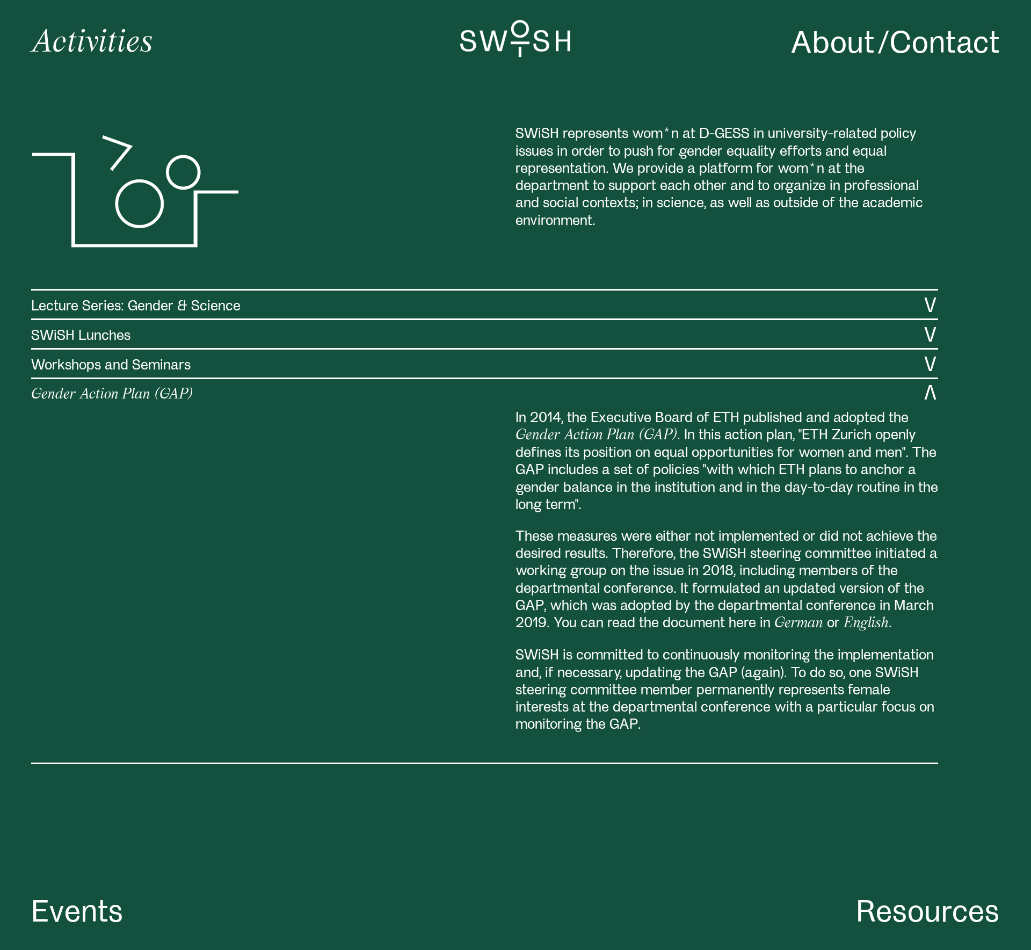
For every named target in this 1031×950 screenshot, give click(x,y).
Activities (92, 40)
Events (77, 909)
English (866, 621)
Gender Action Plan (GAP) (596, 434)
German (798, 621)
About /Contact (895, 40)
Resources (928, 909)
